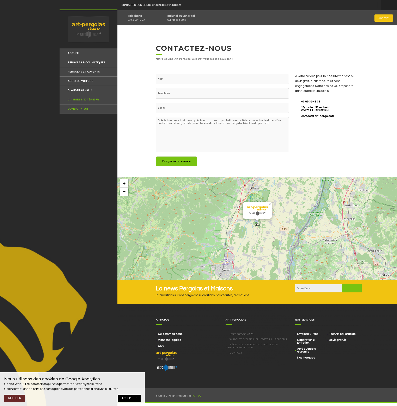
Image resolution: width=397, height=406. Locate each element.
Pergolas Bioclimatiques (86, 62)
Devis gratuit (78, 109)
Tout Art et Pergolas (342, 333)
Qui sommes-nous (170, 333)
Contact (384, 18)
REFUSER (14, 398)
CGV (161, 345)
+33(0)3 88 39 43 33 (242, 334)
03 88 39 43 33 (136, 20)
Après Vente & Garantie (306, 350)
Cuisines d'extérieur (83, 100)
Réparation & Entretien (306, 341)
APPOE (197, 396)
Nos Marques (306, 357)
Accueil (73, 53)
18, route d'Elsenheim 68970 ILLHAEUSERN (315, 109)
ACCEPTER (129, 398)
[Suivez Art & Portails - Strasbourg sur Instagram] (356, 395)
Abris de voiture (80, 81)
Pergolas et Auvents (84, 72)
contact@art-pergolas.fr (317, 116)
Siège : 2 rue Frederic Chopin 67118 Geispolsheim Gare (252, 346)
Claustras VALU (80, 90)
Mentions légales (169, 339)
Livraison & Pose (307, 333)
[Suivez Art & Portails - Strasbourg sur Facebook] (350, 395)
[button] (257, 224)
